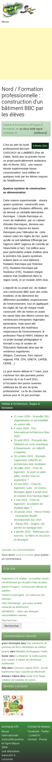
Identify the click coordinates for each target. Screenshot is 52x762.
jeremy (5, 651)
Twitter (45, 731)
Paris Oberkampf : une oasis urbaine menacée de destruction (22, 605)
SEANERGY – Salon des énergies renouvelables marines (20, 613)
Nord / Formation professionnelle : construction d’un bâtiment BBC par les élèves (22, 102)
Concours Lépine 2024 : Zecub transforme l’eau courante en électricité (25, 670)
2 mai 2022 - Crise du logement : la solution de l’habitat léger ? (28, 503)
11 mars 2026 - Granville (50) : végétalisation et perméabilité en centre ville (32, 420)
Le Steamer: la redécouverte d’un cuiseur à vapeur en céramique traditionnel (24, 659)
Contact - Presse (37, 739)
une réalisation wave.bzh (10, 753)
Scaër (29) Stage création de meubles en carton (23, 678)
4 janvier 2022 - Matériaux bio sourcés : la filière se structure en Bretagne (32, 535)
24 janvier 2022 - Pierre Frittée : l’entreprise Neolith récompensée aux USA (32, 515)
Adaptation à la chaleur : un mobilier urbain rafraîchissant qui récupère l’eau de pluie (25, 580)
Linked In (34, 735)
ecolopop (8, 133)
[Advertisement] (26, 54)
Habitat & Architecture (16, 125)
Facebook (33, 731)
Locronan (7, 759)
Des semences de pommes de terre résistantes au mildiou (24, 645)
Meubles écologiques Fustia (31, 651)
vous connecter (25, 555)
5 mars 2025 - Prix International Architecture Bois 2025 (31, 432)
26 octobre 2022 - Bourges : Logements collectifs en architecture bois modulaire (30, 460)
